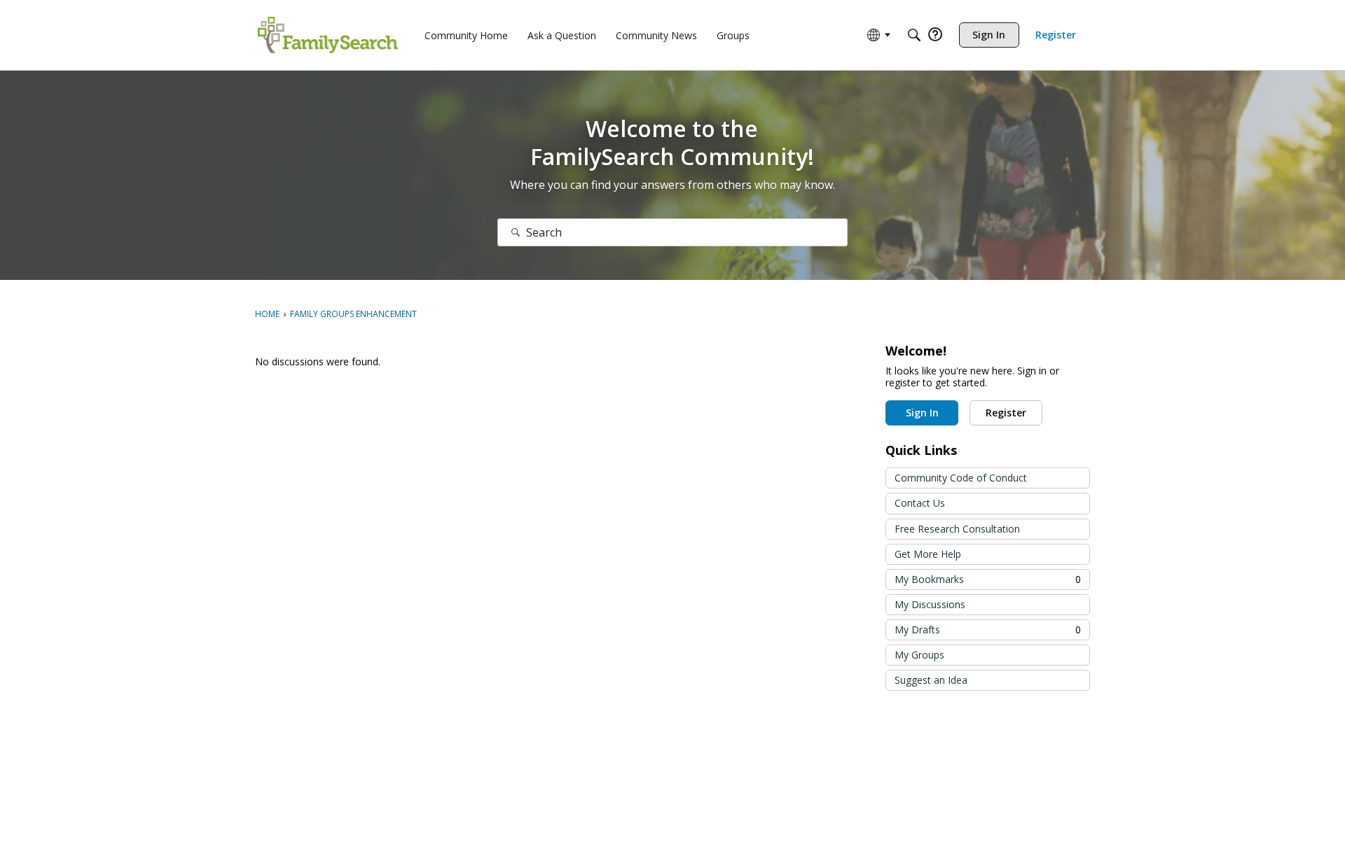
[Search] (914, 35)
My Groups (919, 654)
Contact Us (920, 502)
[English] (328, 35)
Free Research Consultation (957, 528)
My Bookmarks (988, 579)
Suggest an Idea (931, 680)
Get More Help (928, 554)
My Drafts (988, 629)
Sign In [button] (922, 412)
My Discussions (930, 604)
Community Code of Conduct (961, 477)
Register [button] (1006, 412)
